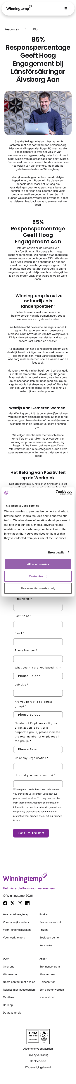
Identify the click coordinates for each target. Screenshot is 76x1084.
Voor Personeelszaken (17, 929)
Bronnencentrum (49, 966)
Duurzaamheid (12, 1012)
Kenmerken (46, 945)
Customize (36, 576)
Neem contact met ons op (19, 981)
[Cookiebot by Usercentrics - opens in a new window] (55, 492)
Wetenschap (10, 974)
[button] (66, 8)
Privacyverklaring (38, 1054)
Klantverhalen (47, 974)
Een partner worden (51, 989)
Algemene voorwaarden (38, 1048)
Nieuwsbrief (46, 997)
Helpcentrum (47, 981)
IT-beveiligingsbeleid (38, 1067)
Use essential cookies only (38, 588)
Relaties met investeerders (19, 989)
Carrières (8, 997)
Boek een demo (49, 937)
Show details (55, 552)
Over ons (8, 966)
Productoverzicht (50, 922)
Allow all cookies (38, 564)
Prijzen (43, 929)
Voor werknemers (14, 937)
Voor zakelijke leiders (16, 922)
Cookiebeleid (38, 1061)
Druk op (8, 1005)
